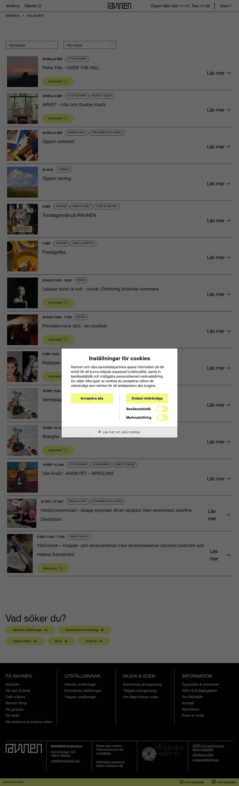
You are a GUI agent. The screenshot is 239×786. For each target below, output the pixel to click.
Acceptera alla (91, 398)
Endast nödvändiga (147, 398)
